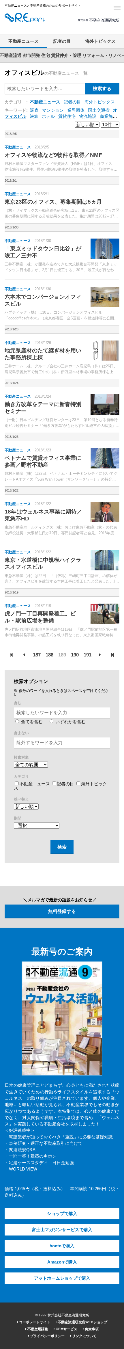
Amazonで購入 (62, 1262)
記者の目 (62, 41)
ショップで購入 (62, 1213)
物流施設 (87, 116)
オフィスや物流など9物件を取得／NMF (53, 155)
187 (37, 655)
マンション (53, 110)
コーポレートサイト (34, 1322)
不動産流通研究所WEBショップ (82, 1322)
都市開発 (31, 55)
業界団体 (75, 110)
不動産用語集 (37, 1329)
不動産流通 (11, 55)
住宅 (45, 55)
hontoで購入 (62, 1246)
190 (75, 655)
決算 (34, 116)
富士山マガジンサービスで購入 (62, 1229)
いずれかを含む (70, 721)
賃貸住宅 (67, 116)
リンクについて (83, 1336)
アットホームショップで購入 (62, 1278)
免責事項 (91, 1329)
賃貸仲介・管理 (66, 55)
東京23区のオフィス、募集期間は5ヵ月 (53, 202)
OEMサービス (66, 1329)
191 (87, 655)
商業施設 (108, 116)
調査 (34, 110)
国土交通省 (99, 110)
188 (49, 655)
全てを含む (31, 721)
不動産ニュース (23, 41)
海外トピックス (100, 41)
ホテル (48, 116)
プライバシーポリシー (47, 1336)
